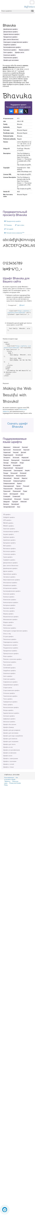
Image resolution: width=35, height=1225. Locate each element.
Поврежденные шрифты (10, 642)
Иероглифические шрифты (11, 580)
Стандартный (12, 305)
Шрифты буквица (8, 727)
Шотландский (14, 494)
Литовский (23, 473)
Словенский (16, 496)
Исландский (16, 465)
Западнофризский (9, 507)
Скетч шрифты (7, 676)
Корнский (26, 450)
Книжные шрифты (8, 597)
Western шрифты (8, 526)
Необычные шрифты (9, 628)
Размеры (9, 225)
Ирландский (19, 468)
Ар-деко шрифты (8, 534)
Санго (5, 494)
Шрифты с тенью (8, 767)
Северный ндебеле (19, 481)
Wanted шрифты (8, 523)
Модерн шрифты (8, 622)
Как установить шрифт (11, 778)
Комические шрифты (9, 599)
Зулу (18, 507)
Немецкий (14, 463)
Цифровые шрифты (9, 719)
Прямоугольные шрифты (11, 653)
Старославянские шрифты (11, 690)
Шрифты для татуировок (10, 741)
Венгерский (6, 465)
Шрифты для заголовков (10, 733)
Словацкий (6, 496)
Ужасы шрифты (8, 704)
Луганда (5, 463)
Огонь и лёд (7, 633)
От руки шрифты (8, 636)
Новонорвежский (8, 486)
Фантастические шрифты (11, 707)
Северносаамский (9, 483)
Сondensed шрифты (9, 668)
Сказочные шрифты (9, 673)
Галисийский (26, 460)
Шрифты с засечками (9, 761)
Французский (15, 460)
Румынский (6, 491)
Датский (23, 452)
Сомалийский (7, 499)
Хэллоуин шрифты (9, 716)
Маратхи (24, 478)
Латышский (14, 473)
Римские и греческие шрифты (12, 659)
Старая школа (7, 687)
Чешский (15, 452)
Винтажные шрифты (9, 548)
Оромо (18, 486)
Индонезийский (8, 468)
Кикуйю (27, 470)
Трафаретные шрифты (10, 702)
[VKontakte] (11, 111)
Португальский (7, 488)
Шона (22, 494)
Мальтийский (7, 478)
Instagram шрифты (9, 517)
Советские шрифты (9, 679)
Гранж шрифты (8, 557)
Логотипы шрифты (9, 611)
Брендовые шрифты (9, 543)
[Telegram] (21, 111)
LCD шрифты (7, 520)
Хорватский (6, 452)
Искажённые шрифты (9, 585)
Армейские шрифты (9, 540)
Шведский (6, 501)
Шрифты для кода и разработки (13, 736)
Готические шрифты (9, 554)
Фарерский (25, 457)
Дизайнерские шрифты (10, 568)
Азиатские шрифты (9, 528)
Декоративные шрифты (10, 563)
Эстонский (16, 457)
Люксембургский (8, 476)
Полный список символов (15, 233)
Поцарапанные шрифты (10, 648)
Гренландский (18, 470)
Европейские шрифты (10, 574)
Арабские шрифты (9, 537)
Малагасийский (21, 476)
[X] (26, 111)
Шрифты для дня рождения (11, 730)
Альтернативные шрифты (11, 531)
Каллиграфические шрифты (11, 591)
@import (21, 305)
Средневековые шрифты (10, 685)
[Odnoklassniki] (16, 111)
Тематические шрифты (10, 696)
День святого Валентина (10, 565)
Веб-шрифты (7, 546)
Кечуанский (18, 488)
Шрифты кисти (7, 756)
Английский (19, 455)
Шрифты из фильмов (9, 753)
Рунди (25, 491)
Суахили (26, 499)
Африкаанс (6, 447)
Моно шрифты (7, 625)
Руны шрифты (7, 665)
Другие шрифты (8, 571)
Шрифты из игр (8, 747)
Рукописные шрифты (9, 662)
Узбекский (23, 501)
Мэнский (16, 478)
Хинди (22, 463)
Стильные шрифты (9, 693)
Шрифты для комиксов (10, 738)
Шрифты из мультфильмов (11, 750)
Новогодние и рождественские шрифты (15, 631)
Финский (6, 460)
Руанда (5, 473)
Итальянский (7, 470)
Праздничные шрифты (10, 651)
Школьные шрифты (9, 721)
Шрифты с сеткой (8, 764)
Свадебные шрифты (9, 670)
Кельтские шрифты (9, 594)
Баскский (25, 447)
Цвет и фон (20, 225)
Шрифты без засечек (9, 724)
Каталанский (17, 450)
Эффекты (7, 781)
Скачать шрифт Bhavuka (17, 424)
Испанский (17, 499)
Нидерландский (8, 455)
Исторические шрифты (10, 588)
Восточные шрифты (9, 551)
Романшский (17, 491)
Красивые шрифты (9, 608)
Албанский (16, 447)
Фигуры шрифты (8, 710)
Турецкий (15, 501)
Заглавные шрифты (9, 577)
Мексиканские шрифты (10, 619)
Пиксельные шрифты (9, 639)
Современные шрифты (10, 682)
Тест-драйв (9, 229)
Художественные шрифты (11, 713)
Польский (26, 486)
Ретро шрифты (7, 656)
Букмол (19, 483)
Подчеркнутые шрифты (10, 645)
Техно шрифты (7, 699)
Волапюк (6, 504)
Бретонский (7, 450)
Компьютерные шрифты (10, 602)
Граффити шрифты (9, 560)
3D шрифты (6, 514)
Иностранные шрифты (10, 582)
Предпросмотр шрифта (13, 221)
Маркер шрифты (8, 614)
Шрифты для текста (9, 744)
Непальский (7, 481)
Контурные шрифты (9, 605)
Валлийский (15, 504)
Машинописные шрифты (10, 616)
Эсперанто (6, 457)
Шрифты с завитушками (10, 758)
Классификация (9, 777)
